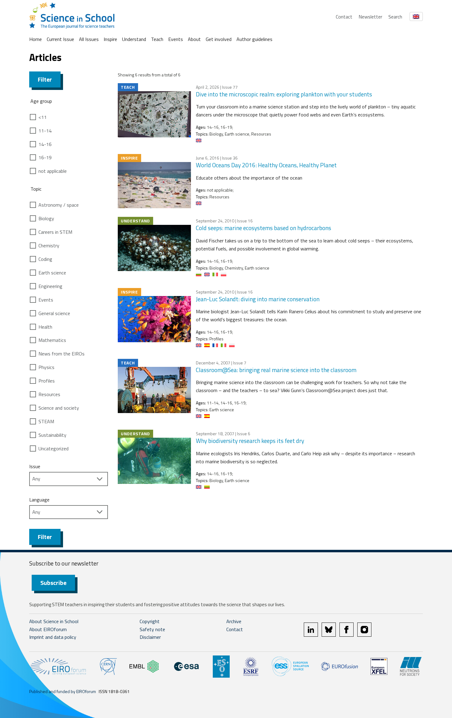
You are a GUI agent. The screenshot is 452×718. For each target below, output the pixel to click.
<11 (42, 117)
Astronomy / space (58, 205)
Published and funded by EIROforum (62, 691)
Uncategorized (53, 448)
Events (175, 39)
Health (45, 327)
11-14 (45, 130)
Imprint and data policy (52, 637)
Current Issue (60, 39)
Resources (49, 394)
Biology (46, 218)
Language (39, 499)
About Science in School (53, 621)
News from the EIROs (61, 353)
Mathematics (52, 340)
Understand (134, 39)
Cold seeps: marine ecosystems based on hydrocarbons (263, 227)
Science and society (58, 408)
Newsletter (370, 16)
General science (54, 313)
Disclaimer (150, 637)
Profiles (46, 380)
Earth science (52, 272)
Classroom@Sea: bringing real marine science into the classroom (276, 369)
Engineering (50, 286)
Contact (344, 16)
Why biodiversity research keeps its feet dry (250, 440)
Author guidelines (254, 39)
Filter (45, 79)
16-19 (45, 157)
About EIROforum (48, 629)
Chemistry (48, 245)
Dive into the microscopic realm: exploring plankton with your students (284, 94)
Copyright (150, 621)
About (194, 39)
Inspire (110, 39)
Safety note (152, 629)
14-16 (45, 144)
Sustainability (52, 435)
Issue (34, 466)
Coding (45, 259)
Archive (233, 621)
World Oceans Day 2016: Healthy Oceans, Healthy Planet (266, 164)
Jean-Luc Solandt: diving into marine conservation (257, 298)
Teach (157, 39)
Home (35, 39)
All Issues (89, 39)
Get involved (219, 39)
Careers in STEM (55, 232)
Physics (46, 367)
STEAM (46, 421)
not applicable (52, 171)
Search (395, 16)
